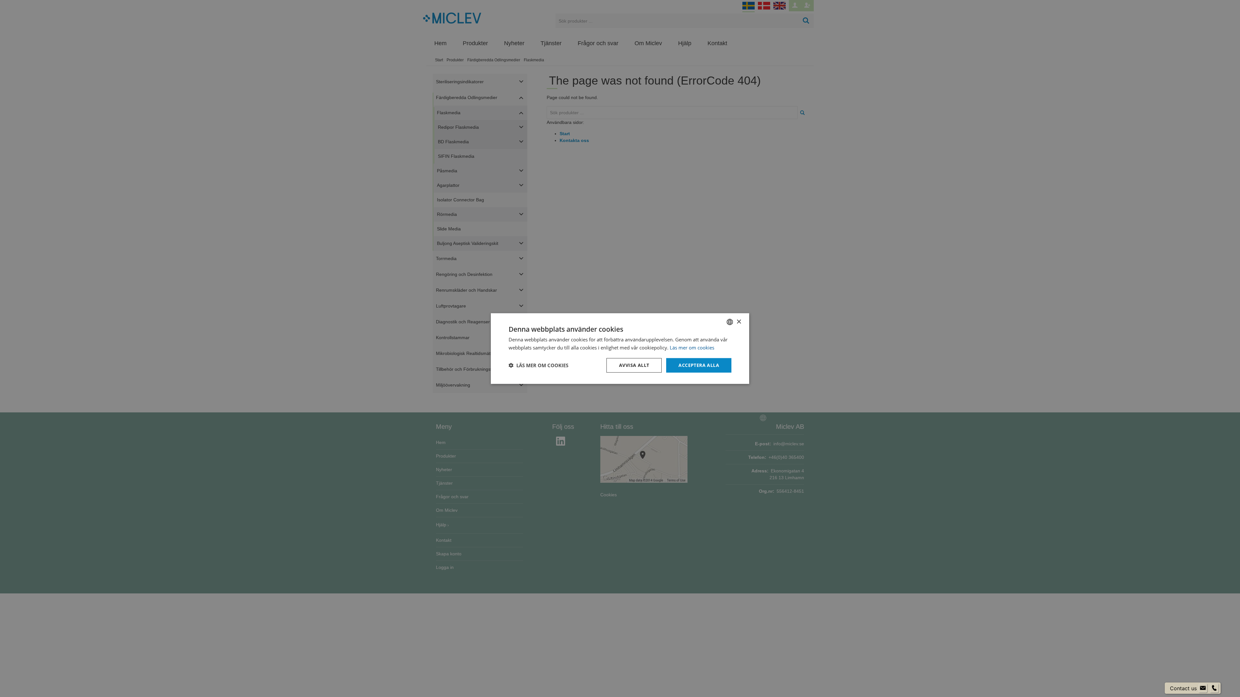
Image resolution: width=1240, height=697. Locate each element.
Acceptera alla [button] (698, 365)
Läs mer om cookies (692, 347)
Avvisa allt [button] (634, 365)
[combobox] (730, 322)
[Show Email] (1203, 688)
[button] (538, 365)
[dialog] (620, 348)
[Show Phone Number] (1214, 688)
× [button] (738, 321)
